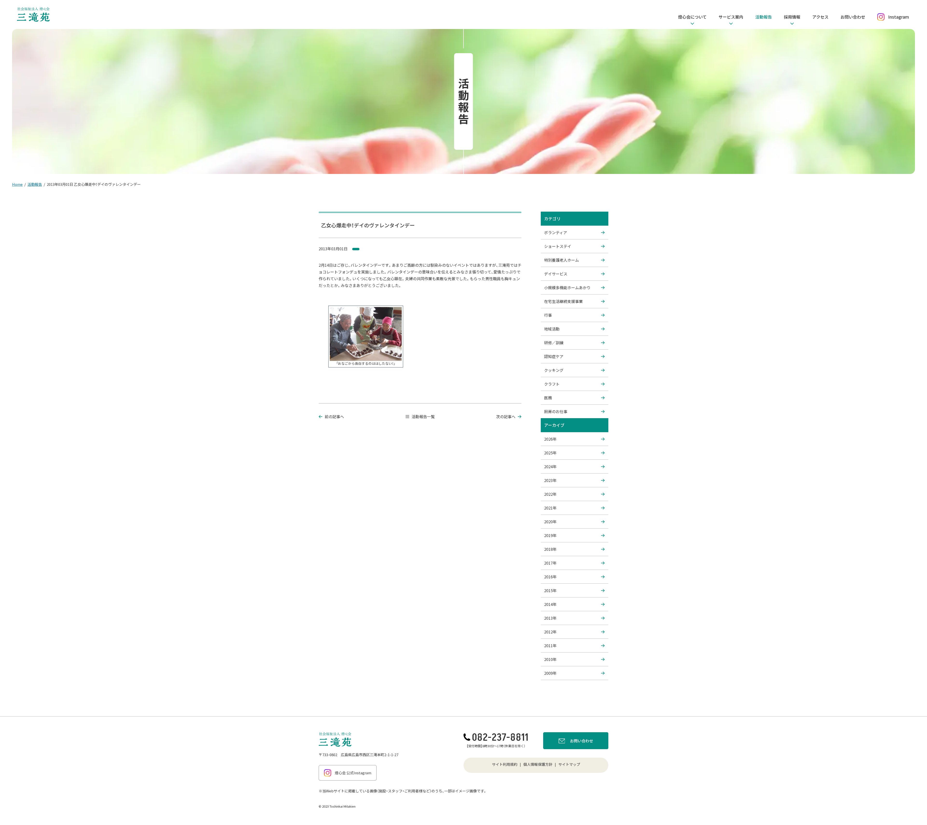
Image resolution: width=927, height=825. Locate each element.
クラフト (552, 384)
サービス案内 (731, 17)
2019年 (550, 535)
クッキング (553, 370)
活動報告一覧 (423, 416)
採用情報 (792, 17)
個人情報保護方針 (537, 764)
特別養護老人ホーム (561, 260)
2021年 (550, 508)
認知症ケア (553, 356)
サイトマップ (569, 764)
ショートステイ (557, 246)
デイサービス (555, 274)
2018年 (550, 549)
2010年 (550, 659)
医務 (548, 398)
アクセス (820, 17)
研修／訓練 (553, 342)
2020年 (550, 521)
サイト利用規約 (504, 764)
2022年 (550, 494)
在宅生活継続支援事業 (563, 301)
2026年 (550, 439)
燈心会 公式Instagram (353, 772)
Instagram (898, 17)
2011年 (550, 645)
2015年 (550, 590)
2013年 (550, 618)
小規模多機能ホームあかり (567, 287)
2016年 (550, 577)
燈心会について (692, 17)
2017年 (550, 563)
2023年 (550, 480)
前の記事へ (334, 416)
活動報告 (763, 17)
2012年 (550, 632)
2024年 (550, 466)
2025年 (550, 453)
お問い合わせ (853, 17)
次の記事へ (505, 416)
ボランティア (555, 232)
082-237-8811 (500, 738)
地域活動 (552, 329)
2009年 (550, 673)
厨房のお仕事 (555, 411)
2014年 (550, 604)
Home (17, 184)
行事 (548, 315)
